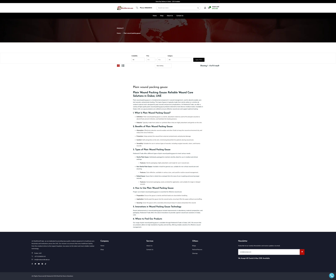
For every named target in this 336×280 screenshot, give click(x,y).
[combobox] (178, 8)
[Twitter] (35, 264)
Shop (161, 16)
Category (170, 56)
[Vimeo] (42, 264)
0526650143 (148, 8)
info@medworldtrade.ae (42, 260)
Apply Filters (198, 60)
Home (155, 16)
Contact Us (179, 16)
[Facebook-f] (32, 264)
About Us (170, 16)
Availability (134, 56)
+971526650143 (40, 256)
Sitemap (194, 253)
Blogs (194, 246)
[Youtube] (39, 264)
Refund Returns (197, 250)
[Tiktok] (45, 264)
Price (147, 56)
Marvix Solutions (67, 276)
